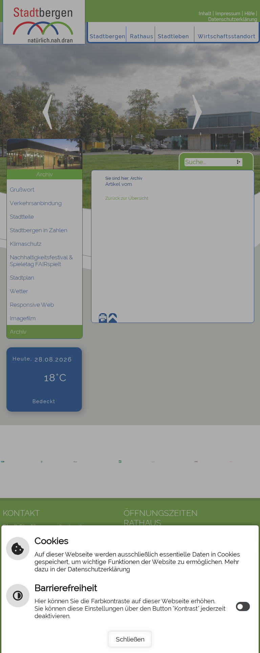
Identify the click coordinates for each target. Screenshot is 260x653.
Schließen (130, 639)
